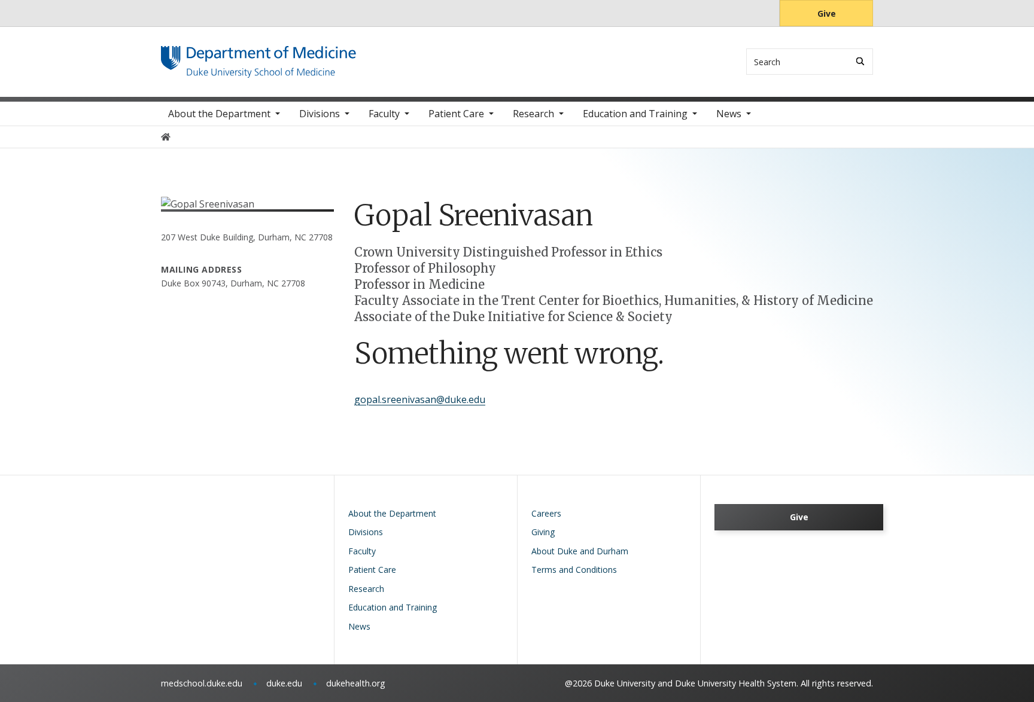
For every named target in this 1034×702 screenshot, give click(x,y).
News (728, 113)
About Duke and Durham (579, 551)
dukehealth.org (355, 683)
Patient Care (456, 113)
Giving (543, 532)
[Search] (860, 61)
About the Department (219, 113)
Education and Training (635, 113)
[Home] (258, 57)
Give (826, 13)
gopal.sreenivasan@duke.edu (419, 399)
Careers (546, 513)
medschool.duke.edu (201, 683)
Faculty (384, 113)
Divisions (319, 113)
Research (533, 113)
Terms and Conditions (574, 569)
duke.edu (284, 683)
